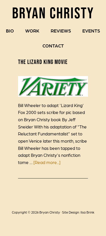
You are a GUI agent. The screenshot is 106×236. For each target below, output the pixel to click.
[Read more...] (46, 162)
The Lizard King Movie (43, 61)
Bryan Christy (53, 12)
